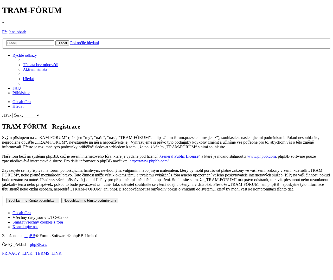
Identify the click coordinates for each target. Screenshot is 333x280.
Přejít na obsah (14, 32)
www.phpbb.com (261, 156)
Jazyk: (7, 115)
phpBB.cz (38, 244)
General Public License (179, 156)
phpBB (29, 235)
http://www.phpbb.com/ (149, 161)
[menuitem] (40, 64)
